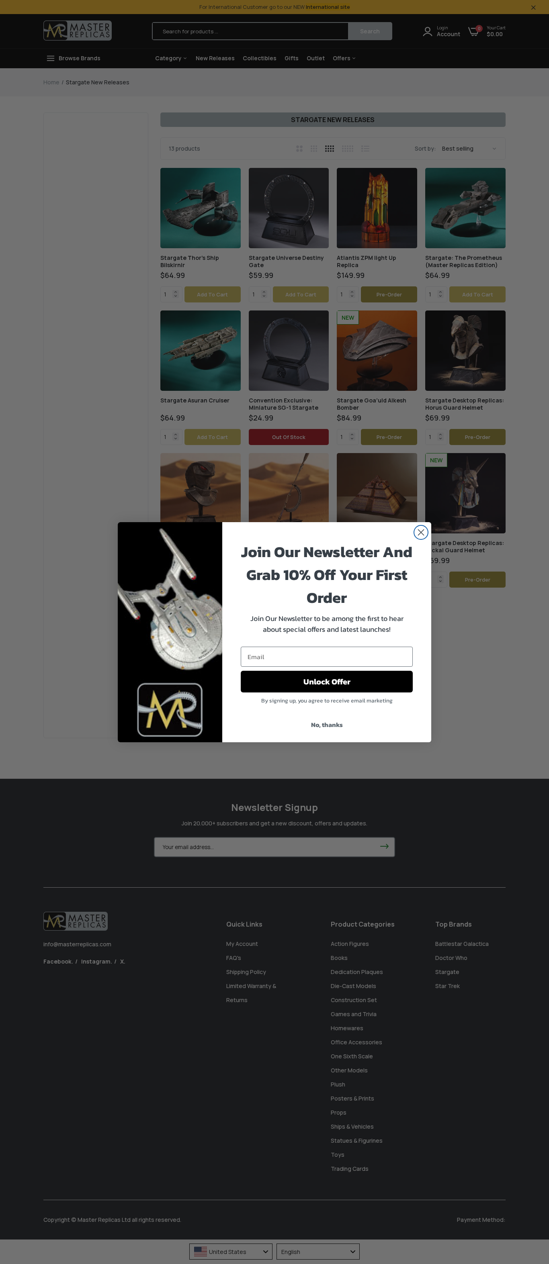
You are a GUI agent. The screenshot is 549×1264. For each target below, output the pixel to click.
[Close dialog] (421, 532)
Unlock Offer (326, 682)
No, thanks (327, 724)
